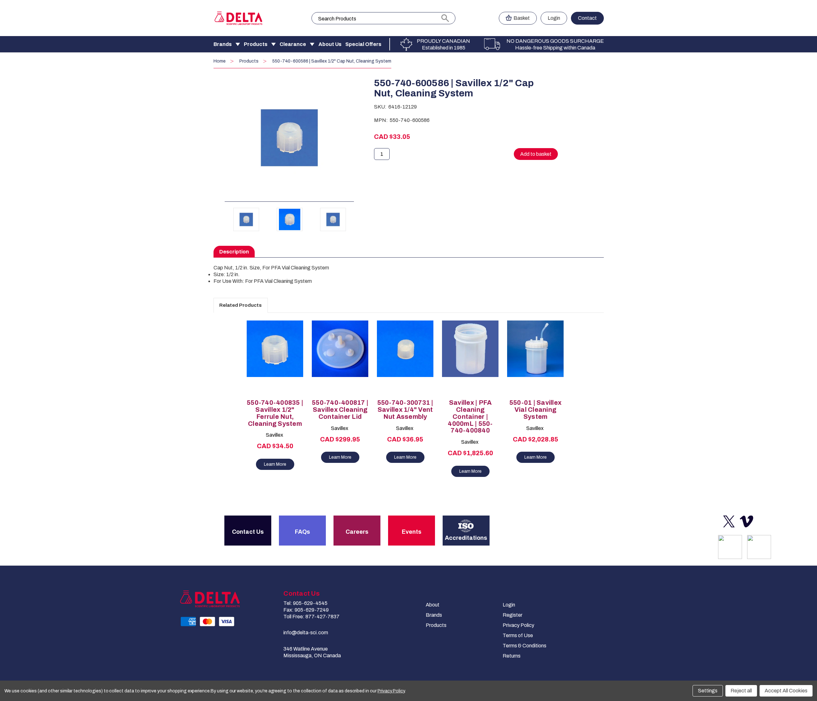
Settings (707, 690)
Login (554, 18)
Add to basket (275, 363)
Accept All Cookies (786, 690)
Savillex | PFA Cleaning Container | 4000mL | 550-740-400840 (470, 416)
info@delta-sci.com (305, 632)
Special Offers (363, 44)
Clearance (293, 44)
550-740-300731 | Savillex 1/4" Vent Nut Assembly (405, 409)
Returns (512, 656)
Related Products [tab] (240, 305)
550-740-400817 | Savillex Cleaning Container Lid (340, 409)
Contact (587, 18)
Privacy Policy (518, 625)
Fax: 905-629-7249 (306, 610)
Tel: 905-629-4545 (305, 603)
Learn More (275, 464)
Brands (223, 44)
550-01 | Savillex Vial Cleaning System (535, 409)
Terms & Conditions (524, 645)
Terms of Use (518, 635)
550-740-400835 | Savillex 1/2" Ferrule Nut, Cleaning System (275, 413)
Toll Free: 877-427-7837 (311, 616)
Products (255, 44)
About (432, 604)
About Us (330, 44)
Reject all (741, 690)
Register (512, 615)
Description (234, 251)
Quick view (272, 352)
